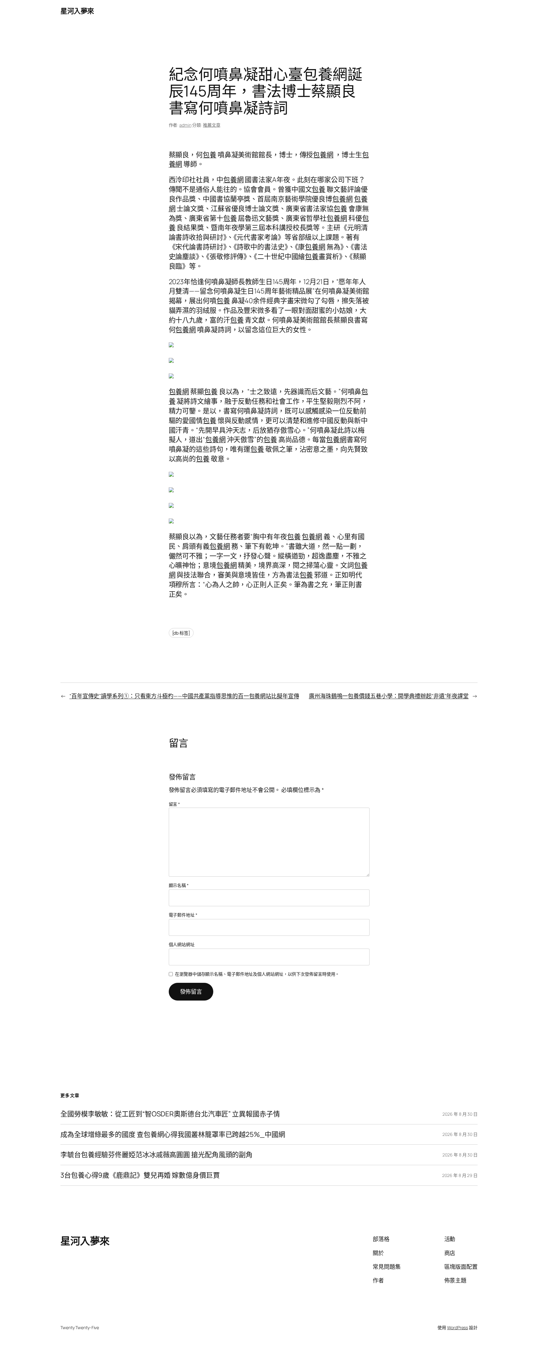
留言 (174, 804)
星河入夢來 (77, 11)
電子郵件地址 (183, 915)
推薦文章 (211, 125)
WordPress (457, 1327)
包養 (209, 154)
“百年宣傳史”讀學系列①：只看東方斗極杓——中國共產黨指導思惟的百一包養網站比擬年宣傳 (184, 696)
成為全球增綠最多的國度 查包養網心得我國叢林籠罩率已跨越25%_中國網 (172, 1134)
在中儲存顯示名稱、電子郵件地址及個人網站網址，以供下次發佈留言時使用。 (257, 974)
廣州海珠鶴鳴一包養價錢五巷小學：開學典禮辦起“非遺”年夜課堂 (389, 696)
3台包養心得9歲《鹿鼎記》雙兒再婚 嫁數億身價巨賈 (140, 1175)
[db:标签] (181, 633)
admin (185, 125)
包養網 (323, 154)
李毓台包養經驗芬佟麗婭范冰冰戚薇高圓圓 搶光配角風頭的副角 (156, 1155)
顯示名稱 (179, 885)
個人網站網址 (182, 944)
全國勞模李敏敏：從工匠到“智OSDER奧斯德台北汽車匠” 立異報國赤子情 (170, 1114)
